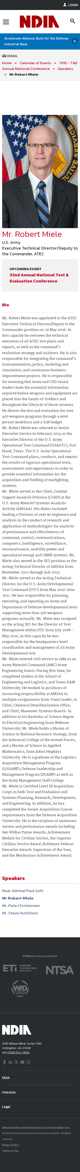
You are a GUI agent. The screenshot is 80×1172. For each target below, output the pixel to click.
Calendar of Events (35, 63)
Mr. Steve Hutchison (20, 913)
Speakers (65, 68)
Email (12, 56)
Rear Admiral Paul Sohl (22, 891)
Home (7, 63)
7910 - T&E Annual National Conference (39, 65)
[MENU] (6, 21)
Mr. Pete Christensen (21, 905)
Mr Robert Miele (23, 74)
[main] (40, 509)
